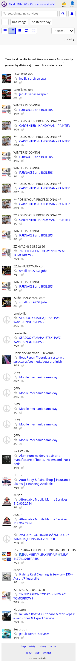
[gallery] (26, 31)
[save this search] (72, 13)
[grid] (19, 31)
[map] (33, 31)
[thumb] (12, 31)
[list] (5, 31)
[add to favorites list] (15, 78)
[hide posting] (21, 82)
